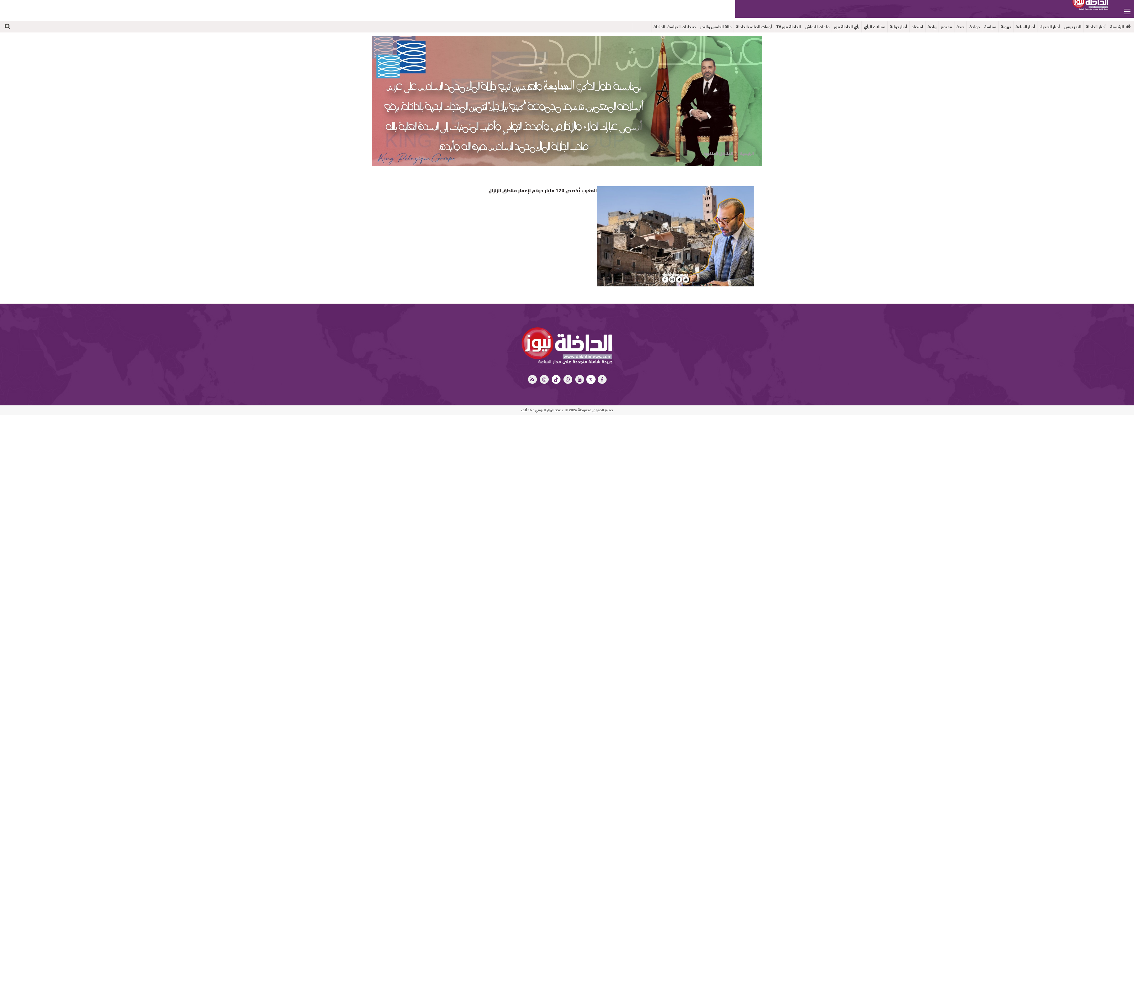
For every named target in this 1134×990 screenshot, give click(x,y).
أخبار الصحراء (1050, 26)
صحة (960, 26)
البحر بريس (1072, 26)
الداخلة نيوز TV (788, 26)
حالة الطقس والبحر (715, 26)
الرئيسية (1117, 26)
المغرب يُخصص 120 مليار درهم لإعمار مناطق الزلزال (548, 189)
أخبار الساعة (1025, 26)
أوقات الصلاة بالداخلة (754, 26)
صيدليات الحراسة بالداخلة (675, 26)
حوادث (974, 26)
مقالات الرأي (874, 26)
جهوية (1006, 26)
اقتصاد (917, 26)
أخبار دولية (898, 26)
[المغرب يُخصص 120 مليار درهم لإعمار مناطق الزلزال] (675, 236)
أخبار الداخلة (1096, 26)
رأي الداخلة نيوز (846, 26)
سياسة (990, 26)
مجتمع (946, 26)
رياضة (932, 26)
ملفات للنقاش (817, 26)
